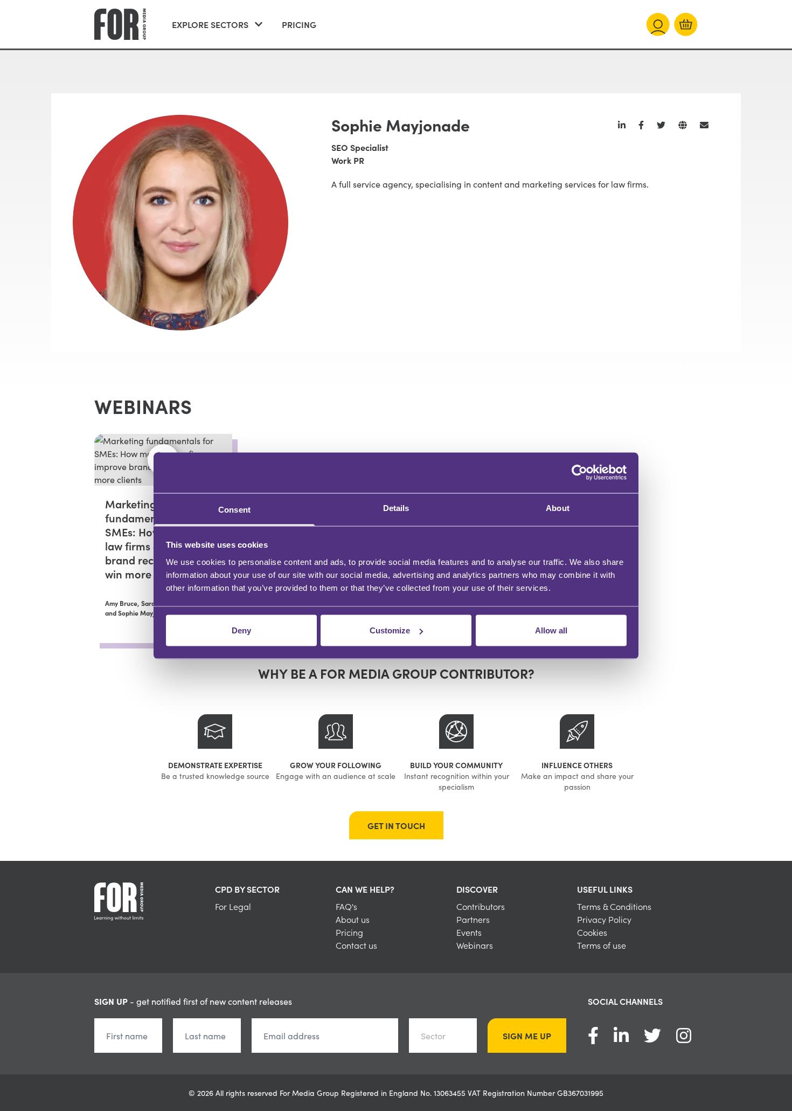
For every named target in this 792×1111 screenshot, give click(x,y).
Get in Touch (396, 825)
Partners (473, 919)
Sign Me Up (527, 1035)
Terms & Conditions (614, 906)
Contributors (480, 906)
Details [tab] (396, 507)
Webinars (474, 945)
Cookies (592, 932)
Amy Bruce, (122, 603)
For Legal (233, 906)
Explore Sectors (210, 24)
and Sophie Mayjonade (139, 613)
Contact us (356, 945)
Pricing (299, 24)
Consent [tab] (234, 509)
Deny (241, 630)
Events (469, 932)
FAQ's (346, 906)
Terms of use (601, 945)
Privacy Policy (604, 919)
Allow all (551, 630)
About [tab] (557, 507)
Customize (390, 630)
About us (353, 919)
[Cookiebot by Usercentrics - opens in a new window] (579, 473)
